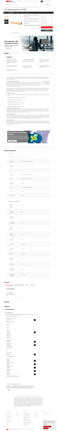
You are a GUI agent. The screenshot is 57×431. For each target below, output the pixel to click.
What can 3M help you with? (10, 318)
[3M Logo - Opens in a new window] (10, 1)
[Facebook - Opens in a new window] (48, 413)
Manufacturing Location (10, 362)
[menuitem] (5, 12)
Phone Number (8, 334)
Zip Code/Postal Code (9, 356)
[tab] (9, 285)
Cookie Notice (45, 424)
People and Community (9, 420)
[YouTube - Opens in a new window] (46, 413)
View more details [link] (26, 23)
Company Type (8, 340)
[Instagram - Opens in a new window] (50, 413)
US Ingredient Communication (26, 424)
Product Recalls (25, 425)
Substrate (7, 372)
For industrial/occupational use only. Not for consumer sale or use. (32, 25)
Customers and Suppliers (9, 417)
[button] (51, 428)
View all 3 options (47, 27)
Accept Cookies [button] (46, 428)
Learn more (27, 137)
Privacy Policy (14, 386)
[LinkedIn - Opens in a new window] (44, 413)
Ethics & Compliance (8, 421)
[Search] (42, 1)
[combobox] (7, 335)
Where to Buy (37, 416)
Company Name (8, 337)
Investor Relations (8, 416)
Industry (7, 359)
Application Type (9, 369)
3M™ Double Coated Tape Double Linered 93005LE (10, 289)
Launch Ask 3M (8, 48)
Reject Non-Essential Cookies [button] (47, 426)
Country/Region (8, 343)
